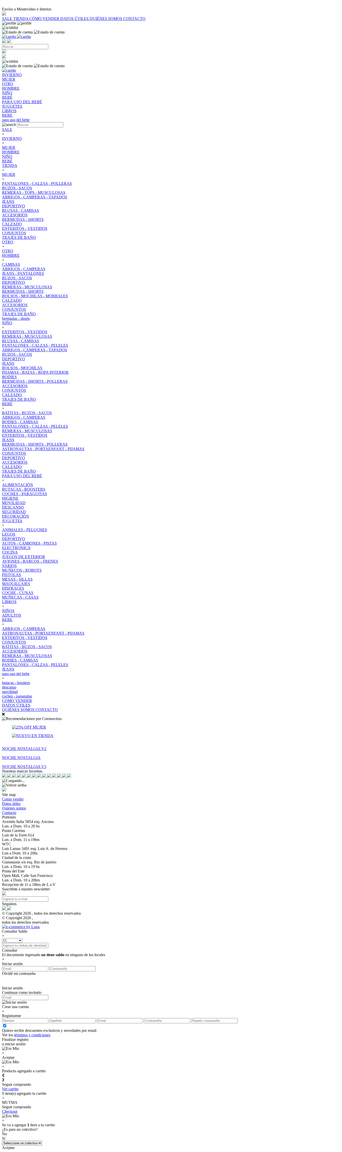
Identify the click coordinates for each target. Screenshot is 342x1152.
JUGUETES (12, 521)
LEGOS (8, 534)
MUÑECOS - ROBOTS (22, 570)
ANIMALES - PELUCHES (24, 530)
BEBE (7, 620)
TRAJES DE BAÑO (19, 237)
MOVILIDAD (14, 503)
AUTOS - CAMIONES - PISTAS (29, 543)
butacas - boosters (16, 683)
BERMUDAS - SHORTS (23, 219)
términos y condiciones (32, 1035)
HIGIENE (10, 498)
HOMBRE (11, 152)
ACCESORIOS (15, 215)
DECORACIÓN (15, 516)
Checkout (9, 1111)
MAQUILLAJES (16, 584)
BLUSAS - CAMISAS (20, 210)
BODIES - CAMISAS (20, 422)
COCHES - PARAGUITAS (24, 494)
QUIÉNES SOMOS (106, 18)
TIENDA (21, 18)
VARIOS (9, 566)
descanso (9, 687)
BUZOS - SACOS (17, 188)
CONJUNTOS (14, 233)
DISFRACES (13, 588)
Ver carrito (10, 1089)
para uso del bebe (16, 674)
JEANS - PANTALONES (23, 273)
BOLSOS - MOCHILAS (22, 368)
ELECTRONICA (16, 548)
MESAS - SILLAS (17, 579)
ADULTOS (11, 615)
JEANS (8, 201)
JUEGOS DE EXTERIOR (23, 557)
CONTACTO (134, 18)
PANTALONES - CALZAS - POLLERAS (37, 183)
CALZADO (12, 224)
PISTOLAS (11, 575)
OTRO (7, 242)
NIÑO (7, 156)
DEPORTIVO (13, 206)
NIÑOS (8, 611)
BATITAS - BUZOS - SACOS (27, 413)
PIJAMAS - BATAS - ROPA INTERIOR (35, 372)
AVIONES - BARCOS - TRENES (30, 561)
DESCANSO (13, 507)
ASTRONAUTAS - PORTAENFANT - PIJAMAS (43, 449)
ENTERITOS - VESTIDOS (24, 228)
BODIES (9, 377)
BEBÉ (7, 161)
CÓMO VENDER (44, 18)
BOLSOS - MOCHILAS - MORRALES (35, 296)
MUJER (8, 147)
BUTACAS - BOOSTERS (23, 489)
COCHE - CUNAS (17, 593)
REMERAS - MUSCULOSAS (27, 287)
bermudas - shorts (16, 318)
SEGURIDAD (14, 512)
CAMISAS (11, 264)
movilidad (10, 692)
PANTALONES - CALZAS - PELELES (35, 345)
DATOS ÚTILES (75, 18)
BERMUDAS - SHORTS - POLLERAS (35, 381)
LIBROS (9, 602)
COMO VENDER (17, 701)
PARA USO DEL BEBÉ (22, 476)
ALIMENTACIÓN (17, 485)
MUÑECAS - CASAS (20, 597)
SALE (7, 18)
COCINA (10, 552)
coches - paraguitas (17, 696)
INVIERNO (12, 138)
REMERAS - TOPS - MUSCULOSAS (33, 192)
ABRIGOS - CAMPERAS (23, 269)
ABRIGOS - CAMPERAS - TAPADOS (34, 197)
